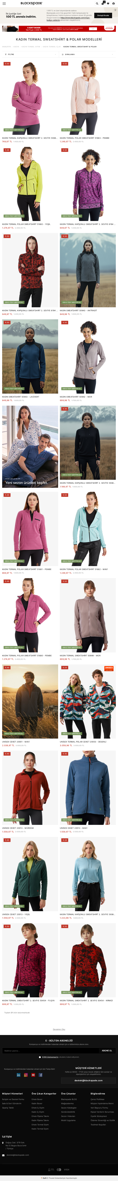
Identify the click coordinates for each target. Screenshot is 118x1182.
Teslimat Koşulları (98, 1124)
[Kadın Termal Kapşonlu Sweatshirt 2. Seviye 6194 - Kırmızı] (30, 270)
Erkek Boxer (37, 1099)
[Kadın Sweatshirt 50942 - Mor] (88, 356)
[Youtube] (33, 1075)
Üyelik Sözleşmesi (99, 1116)
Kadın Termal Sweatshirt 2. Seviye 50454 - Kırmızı (86, 1000)
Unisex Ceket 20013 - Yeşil (16, 914)
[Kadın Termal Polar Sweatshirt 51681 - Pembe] (30, 529)
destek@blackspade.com (18, 1155)
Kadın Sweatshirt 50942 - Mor (76, 397)
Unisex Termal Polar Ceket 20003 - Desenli (83, 742)
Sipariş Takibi (8, 1108)
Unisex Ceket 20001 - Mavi (15, 742)
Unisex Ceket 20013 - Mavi (73, 828)
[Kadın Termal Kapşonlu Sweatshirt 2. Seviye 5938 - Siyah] (88, 443)
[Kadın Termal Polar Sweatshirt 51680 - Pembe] (30, 615)
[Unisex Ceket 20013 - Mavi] (88, 788)
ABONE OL (107, 1050)
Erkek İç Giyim (38, 1108)
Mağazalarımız (67, 1103)
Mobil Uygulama (68, 1120)
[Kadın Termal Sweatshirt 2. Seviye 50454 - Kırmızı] (88, 960)
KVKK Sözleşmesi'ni (50, 1057)
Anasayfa (6, 47)
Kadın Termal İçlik (52, 47)
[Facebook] (40, 1075)
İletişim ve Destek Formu (13, 1099)
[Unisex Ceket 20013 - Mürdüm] (30, 788)
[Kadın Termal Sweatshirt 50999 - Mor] (88, 615)
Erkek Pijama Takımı (40, 1116)
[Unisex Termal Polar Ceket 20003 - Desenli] (88, 701)
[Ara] (97, 3)
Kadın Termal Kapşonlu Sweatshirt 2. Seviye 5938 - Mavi (87, 914)
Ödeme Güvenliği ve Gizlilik (103, 1120)
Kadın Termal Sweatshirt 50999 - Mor (80, 655)
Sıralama (70, 54)
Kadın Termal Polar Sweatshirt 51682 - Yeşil (26, 224)
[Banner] (59, 29)
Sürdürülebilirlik (68, 1112)
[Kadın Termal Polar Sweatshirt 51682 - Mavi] (88, 529)
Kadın (16, 47)
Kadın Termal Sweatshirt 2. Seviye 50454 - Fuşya (28, 1000)
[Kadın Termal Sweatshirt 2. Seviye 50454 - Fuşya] (30, 960)
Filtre (11, 54)
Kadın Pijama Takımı (40, 1120)
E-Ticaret (51, 1178)
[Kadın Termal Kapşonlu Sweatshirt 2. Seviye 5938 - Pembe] (30, 98)
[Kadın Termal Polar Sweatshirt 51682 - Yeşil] (30, 184)
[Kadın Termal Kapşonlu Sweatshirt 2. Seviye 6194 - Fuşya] (88, 184)
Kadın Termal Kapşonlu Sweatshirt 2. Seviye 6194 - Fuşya (87, 224)
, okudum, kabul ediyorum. (60, 1057)
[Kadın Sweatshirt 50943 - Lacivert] (30, 356)
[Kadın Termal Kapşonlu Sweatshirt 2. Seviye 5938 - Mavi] (88, 874)
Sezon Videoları (68, 1116)
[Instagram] (25, 1075)
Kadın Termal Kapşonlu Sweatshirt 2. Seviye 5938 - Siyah (87, 483)
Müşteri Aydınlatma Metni (102, 1103)
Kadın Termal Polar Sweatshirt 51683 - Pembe (84, 138)
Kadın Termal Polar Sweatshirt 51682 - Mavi (84, 569)
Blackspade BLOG (69, 1099)
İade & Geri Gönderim (11, 1103)
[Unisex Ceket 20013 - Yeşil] (30, 874)
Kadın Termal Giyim (31, 47)
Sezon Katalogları (69, 1108)
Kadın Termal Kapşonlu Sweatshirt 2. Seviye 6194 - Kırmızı (29, 310)
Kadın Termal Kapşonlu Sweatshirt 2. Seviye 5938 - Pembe (30, 138)
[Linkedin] (18, 1075)
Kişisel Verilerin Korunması (102, 1112)
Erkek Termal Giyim (40, 1124)
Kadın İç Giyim (38, 1112)
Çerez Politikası (97, 1099)
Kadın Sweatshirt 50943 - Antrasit (78, 310)
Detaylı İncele (103, 15)
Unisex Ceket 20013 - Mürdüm (18, 828)
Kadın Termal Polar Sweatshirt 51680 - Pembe (27, 655)
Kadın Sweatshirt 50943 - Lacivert (20, 397)
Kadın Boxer (37, 1103)
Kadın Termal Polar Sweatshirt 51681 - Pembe (26, 569)
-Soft (44, 1178)
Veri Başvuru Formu (99, 1108)
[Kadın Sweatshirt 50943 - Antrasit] (88, 270)
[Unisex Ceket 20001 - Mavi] (30, 701)
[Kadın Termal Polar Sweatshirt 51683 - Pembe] (88, 98)
